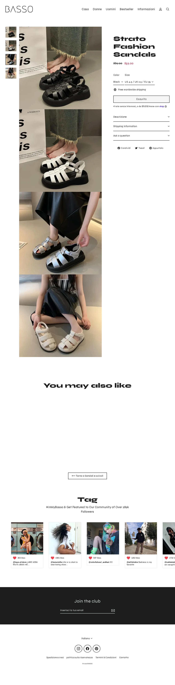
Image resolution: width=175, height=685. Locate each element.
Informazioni (146, 9)
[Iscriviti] (112, 610)
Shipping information (125, 126)
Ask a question (121, 135)
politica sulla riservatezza (79, 657)
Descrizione (120, 116)
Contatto (124, 657)
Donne (97, 9)
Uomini (111, 9)
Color (116, 74)
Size (127, 74)
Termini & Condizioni (106, 657)
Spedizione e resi (55, 657)
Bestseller (126, 9)
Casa (85, 9)
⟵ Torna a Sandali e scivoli (87, 475)
